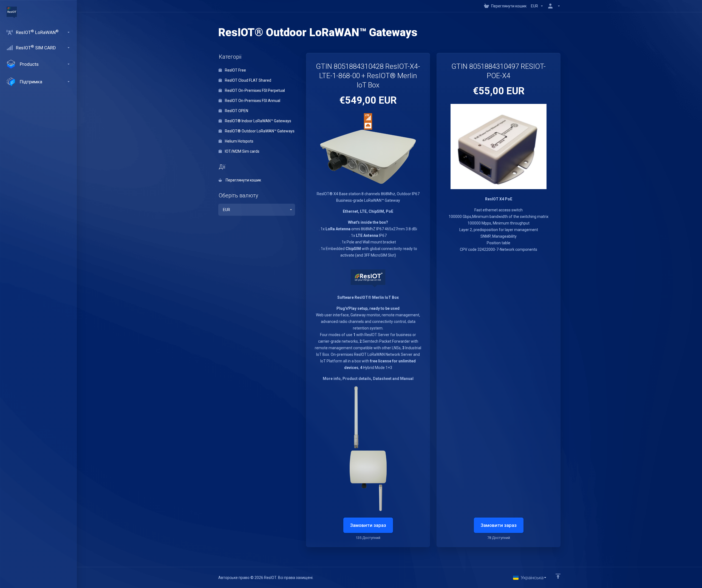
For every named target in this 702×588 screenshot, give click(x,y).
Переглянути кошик (242, 180)
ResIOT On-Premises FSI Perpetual (254, 90)
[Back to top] (558, 576)
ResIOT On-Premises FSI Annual (252, 100)
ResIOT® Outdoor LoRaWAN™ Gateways (259, 131)
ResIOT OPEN (236, 111)
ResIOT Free (235, 70)
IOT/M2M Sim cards (241, 151)
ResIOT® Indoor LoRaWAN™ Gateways (257, 121)
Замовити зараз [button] (368, 525)
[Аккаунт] (553, 6)
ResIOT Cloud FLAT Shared (247, 80)
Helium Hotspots (238, 141)
